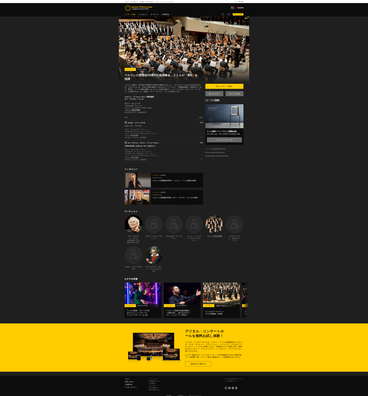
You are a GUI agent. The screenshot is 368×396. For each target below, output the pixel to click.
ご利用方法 (128, 384)
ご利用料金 (165, 14)
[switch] (201, 137)
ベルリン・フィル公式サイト (131, 1)
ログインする (238, 14)
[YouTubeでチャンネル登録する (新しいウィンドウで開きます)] (226, 388)
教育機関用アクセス (155, 381)
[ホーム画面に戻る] (138, 8)
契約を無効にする (154, 390)
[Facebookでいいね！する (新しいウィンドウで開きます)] (229, 388)
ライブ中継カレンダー (231, 381)
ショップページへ (223, 140)
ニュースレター (153, 379)
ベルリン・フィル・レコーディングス (164, 1)
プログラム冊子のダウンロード (234, 379)
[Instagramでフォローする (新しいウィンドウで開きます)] (236, 388)
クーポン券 (152, 385)
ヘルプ (235, 1)
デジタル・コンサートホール (147, 1)
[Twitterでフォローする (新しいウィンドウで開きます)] (233, 388)
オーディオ (154, 14)
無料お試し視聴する (198, 364)
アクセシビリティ (131, 387)
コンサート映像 (130, 14)
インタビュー (143, 14)
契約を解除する (153, 387)
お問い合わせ (129, 382)
